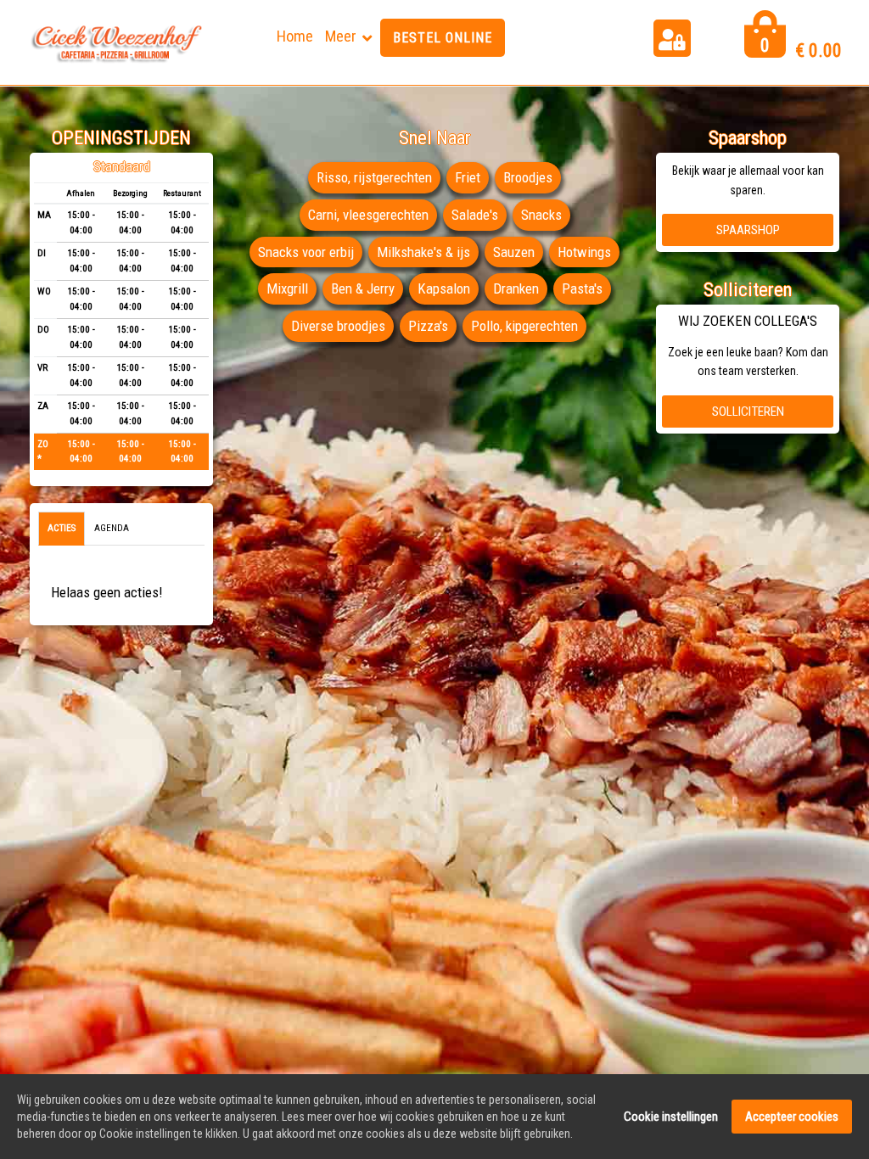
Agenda (111, 528)
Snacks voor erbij (306, 252)
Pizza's (428, 325)
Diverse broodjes (338, 325)
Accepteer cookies (791, 1116)
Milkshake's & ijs (423, 252)
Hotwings (584, 252)
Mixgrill (287, 288)
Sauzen (514, 252)
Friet (467, 177)
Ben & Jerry (363, 288)
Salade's (474, 214)
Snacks (541, 214)
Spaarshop (748, 230)
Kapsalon (444, 288)
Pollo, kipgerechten (524, 325)
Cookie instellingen (671, 1116)
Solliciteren (748, 411)
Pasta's (582, 288)
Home (295, 36)
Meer (340, 36)
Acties (62, 528)
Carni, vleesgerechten (368, 214)
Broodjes (527, 177)
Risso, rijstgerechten (374, 177)
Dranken (516, 288)
